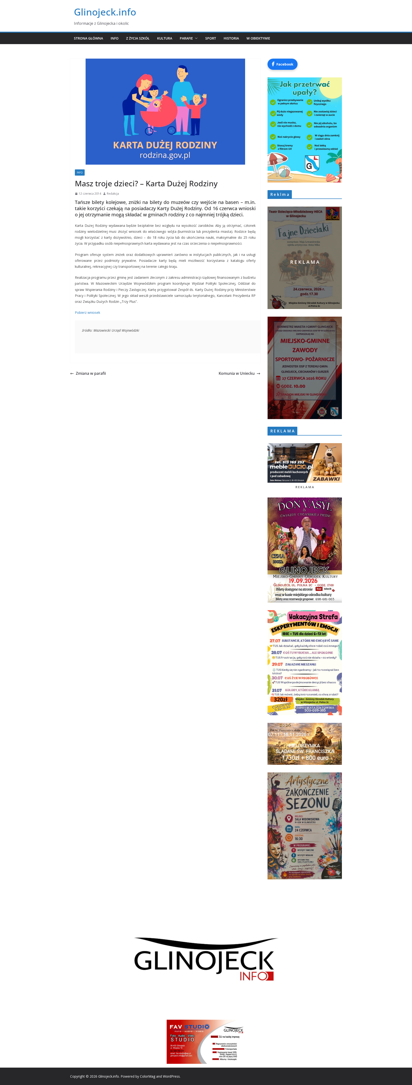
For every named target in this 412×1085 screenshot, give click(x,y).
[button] (195, 38)
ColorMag (147, 1076)
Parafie (186, 38)
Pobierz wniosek (87, 312)
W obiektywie (258, 38)
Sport (210, 38)
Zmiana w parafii (91, 373)
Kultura (164, 38)
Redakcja (113, 194)
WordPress (171, 1076)
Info (114, 38)
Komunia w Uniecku (237, 373)
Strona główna (88, 38)
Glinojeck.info (105, 11)
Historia (231, 38)
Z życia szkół (137, 38)
